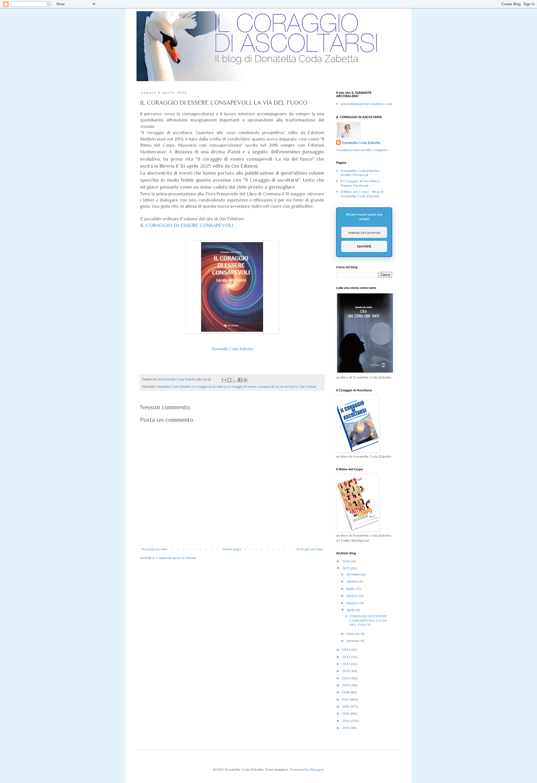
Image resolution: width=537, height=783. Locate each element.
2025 (346, 568)
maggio (353, 603)
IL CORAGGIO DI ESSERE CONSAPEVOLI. (187, 225)
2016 (346, 706)
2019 (346, 685)
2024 (346, 650)
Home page (232, 549)
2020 (346, 678)
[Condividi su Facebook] (240, 380)
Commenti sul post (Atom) (176, 558)
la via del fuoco (287, 387)
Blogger (316, 769)
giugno (353, 595)
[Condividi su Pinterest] (245, 380)
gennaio (354, 641)
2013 (346, 728)
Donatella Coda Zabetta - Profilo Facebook (361, 173)
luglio (351, 588)
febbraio (354, 634)
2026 (346, 561)
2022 (346, 664)
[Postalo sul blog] (229, 380)
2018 (346, 692)
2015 (346, 713)
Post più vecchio (309, 549)
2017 (346, 699)
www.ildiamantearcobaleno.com (366, 104)
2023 (346, 657)
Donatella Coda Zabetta (232, 349)
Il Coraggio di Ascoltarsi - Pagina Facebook (361, 183)
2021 (346, 671)
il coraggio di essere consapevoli (251, 387)
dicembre (354, 574)
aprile (351, 610)
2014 (346, 721)
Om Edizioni (307, 387)
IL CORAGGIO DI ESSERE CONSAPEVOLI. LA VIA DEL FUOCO (366, 620)
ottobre (353, 581)
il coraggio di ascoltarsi (209, 387)
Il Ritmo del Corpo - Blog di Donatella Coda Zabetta (362, 194)
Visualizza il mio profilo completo (362, 150)
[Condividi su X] (234, 380)
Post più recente (155, 549)
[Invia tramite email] (224, 380)
